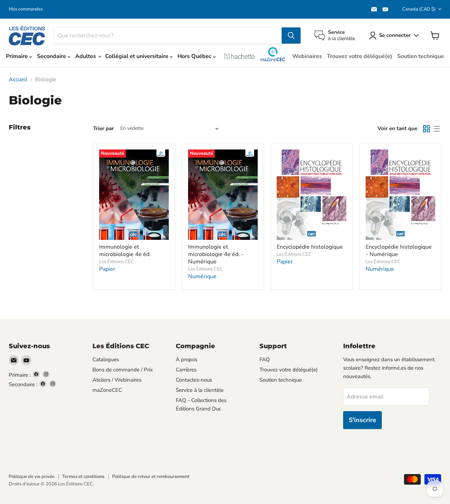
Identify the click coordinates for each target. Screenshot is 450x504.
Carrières (186, 369)
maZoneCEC (273, 54)
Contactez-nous (194, 379)
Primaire (17, 56)
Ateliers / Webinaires (116, 379)
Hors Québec (195, 56)
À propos (186, 359)
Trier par (103, 129)
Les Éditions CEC (116, 262)
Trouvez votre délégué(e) (359, 56)
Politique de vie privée (31, 476)
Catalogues (105, 359)
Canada (419, 9)
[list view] (436, 129)
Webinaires (307, 56)
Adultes (86, 56)
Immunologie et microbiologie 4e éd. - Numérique (216, 254)
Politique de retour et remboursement (150, 476)
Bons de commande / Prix (122, 369)
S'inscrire (362, 420)
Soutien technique (420, 56)
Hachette (239, 56)
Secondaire (52, 56)
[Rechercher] (291, 35)
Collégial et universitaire (137, 56)
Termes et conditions (83, 476)
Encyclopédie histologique (310, 247)
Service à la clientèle (200, 390)
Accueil (18, 79)
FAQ (264, 359)
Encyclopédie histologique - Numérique (399, 250)
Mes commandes (26, 9)
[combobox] (168, 35)
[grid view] (426, 129)
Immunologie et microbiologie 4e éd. (125, 250)
